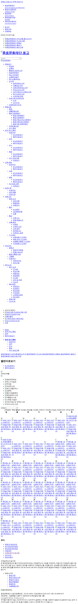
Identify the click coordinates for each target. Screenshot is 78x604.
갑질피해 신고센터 (19, 237)
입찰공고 (16, 205)
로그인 (7, 27)
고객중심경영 (18, 295)
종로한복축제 (14, 582)
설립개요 (16, 273)
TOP (6, 323)
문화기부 (12, 299)
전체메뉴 (8, 31)
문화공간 (8, 64)
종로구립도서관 (14, 577)
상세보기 (16, 160)
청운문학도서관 (18, 83)
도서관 (11, 81)
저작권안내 (17, 261)
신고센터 (12, 235)
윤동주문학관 (14, 73)
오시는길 (16, 103)
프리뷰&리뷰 (17, 211)
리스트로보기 (18, 135)
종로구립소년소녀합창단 (22, 120)
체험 (10, 177)
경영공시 (16, 286)
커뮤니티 (8, 197)
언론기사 (16, 218)
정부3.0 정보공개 (11, 544)
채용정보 (16, 203)
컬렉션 (11, 248)
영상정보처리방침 (11, 549)
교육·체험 (8, 162)
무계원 (11, 66)
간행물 (11, 256)
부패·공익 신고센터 (20, 239)
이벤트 (15, 224)
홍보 (10, 216)
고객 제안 (16, 229)
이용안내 (12, 258)
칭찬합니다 (17, 231)
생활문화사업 (14, 111)
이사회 (15, 278)
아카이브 (8, 246)
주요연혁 (16, 271)
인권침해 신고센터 (19, 244)
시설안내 (12, 190)
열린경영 (12, 284)
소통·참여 (12, 222)
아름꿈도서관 (18, 85)
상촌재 (11, 68)
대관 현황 (12, 192)
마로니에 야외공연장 (16, 98)
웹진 (10, 207)
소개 (14, 100)
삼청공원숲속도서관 (20, 88)
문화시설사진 (18, 252)
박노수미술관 (14, 75)
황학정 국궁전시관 (15, 71)
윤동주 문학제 (18, 250)
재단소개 (8, 265)
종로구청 (12, 575)
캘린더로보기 (18, 137)
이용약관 (8, 551)
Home (7, 330)
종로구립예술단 (14, 113)
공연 (10, 139)
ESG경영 (16, 297)
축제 (10, 109)
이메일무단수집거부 (12, 553)
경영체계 (16, 276)
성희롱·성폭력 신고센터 (21, 241)
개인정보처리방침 (11, 546)
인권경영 (16, 293)
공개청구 (16, 288)
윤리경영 (16, 291)
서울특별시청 (14, 586)
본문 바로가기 (18, 2)
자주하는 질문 (18, 233)
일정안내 (12, 132)
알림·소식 (12, 199)
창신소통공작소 (14, 79)
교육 (10, 171)
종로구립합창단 (18, 118)
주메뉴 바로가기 (7, 2)
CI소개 (15, 282)
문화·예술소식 (18, 220)
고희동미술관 (14, 77)
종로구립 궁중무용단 (20, 124)
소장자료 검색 (18, 96)
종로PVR (12, 584)
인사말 (15, 269)
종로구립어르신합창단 (21, 122)
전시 (10, 145)
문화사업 (8, 107)
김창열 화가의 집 (15, 105)
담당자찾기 (9, 557)
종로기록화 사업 (15, 254)
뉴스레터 (16, 209)
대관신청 (8, 188)
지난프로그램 (14, 184)
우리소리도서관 (18, 90)
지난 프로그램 (14, 158)
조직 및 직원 (17, 280)
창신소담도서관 (18, 94)
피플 (14, 214)
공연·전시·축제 (10, 130)
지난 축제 (12, 128)
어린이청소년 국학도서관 (22, 92)
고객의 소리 (17, 226)
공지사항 (16, 201)
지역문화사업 (14, 126)
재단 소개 (12, 267)
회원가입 (8, 29)
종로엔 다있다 (14, 580)
